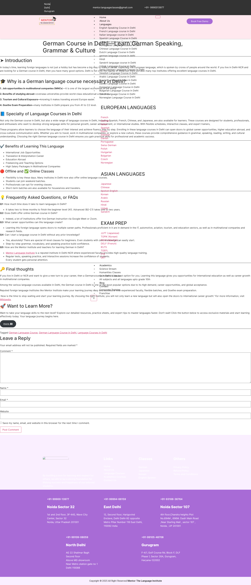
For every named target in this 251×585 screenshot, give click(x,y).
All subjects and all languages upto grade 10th (124, 279)
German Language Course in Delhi (57, 332)
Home (102, 17)
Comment (6, 351)
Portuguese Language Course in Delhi (120, 45)
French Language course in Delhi (117, 31)
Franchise (104, 293)
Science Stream (107, 268)
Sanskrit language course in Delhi (117, 62)
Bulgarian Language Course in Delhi (118, 90)
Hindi (102, 59)
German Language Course (23, 332)
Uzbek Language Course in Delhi (117, 66)
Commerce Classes (110, 275)
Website (4, 411)
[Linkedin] (203, 484)
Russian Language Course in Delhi (118, 80)
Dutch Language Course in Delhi (117, 52)
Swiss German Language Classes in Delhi (121, 69)
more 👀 (8, 323)
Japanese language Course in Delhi (118, 41)
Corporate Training (109, 289)
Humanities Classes (110, 272)
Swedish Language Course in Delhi (118, 73)
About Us (104, 20)
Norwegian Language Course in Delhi (119, 97)
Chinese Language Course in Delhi (118, 48)
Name (4, 388)
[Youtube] (194, 484)
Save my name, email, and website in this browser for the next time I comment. (46, 423)
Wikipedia (5, 299)
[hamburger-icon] (157, 17)
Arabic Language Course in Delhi (117, 76)
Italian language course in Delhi (116, 34)
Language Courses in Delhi (92, 332)
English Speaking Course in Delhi (117, 27)
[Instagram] (177, 484)
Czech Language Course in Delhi (117, 94)
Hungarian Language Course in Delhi (119, 87)
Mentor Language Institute (20, 252)
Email (4, 400)
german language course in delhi (117, 55)
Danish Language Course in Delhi (117, 83)
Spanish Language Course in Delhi (118, 38)
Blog (101, 282)
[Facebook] (185, 484)
